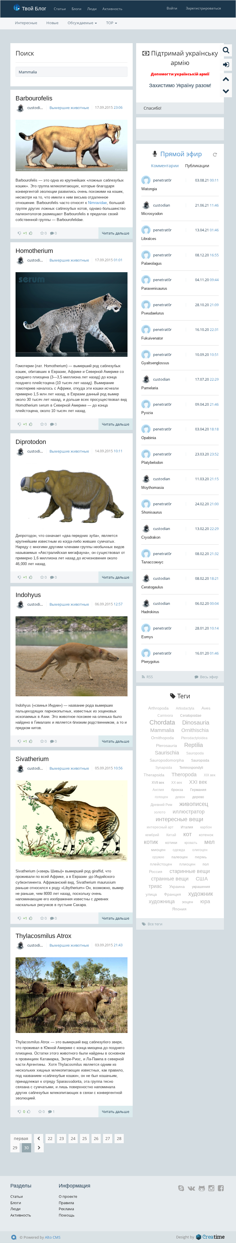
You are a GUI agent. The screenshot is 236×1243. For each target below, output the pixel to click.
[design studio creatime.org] (210, 1237)
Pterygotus (150, 661)
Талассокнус (152, 562)
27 (107, 1138)
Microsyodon (152, 213)
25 (84, 1138)
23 (61, 1138)
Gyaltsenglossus (155, 363)
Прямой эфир (181, 153)
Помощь (67, 1215)
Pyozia (147, 413)
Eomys (147, 637)
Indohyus (28, 594)
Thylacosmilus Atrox (43, 935)
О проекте (68, 1196)
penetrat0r (162, 180)
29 (15, 1147)
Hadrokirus (150, 612)
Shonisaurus (151, 512)
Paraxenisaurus (154, 288)
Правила (66, 1202)
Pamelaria (149, 388)
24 (73, 1138)
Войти (172, 8)
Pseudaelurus (152, 313)
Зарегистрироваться (203, 8)
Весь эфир (209, 676)
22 (50, 1138)
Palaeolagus (151, 263)
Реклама (66, 1208)
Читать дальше (115, 233)
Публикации (197, 165)
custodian (35, 107)
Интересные (26, 22)
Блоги (76, 8)
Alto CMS (52, 1237)
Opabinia (148, 438)
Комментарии (165, 165)
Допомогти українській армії (180, 74)
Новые (52, 22)
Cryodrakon (150, 537)
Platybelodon (152, 462)
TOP (110, 22)
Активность (112, 8)
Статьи (60, 8)
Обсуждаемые (81, 22)
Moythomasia (152, 487)
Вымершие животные (69, 107)
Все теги (155, 923)
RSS (149, 676)
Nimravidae (97, 203)
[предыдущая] (38, 1138)
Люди (92, 8)
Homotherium (34, 250)
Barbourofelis (34, 98)
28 (119, 1138)
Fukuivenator (152, 338)
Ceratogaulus (152, 587)
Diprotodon (31, 441)
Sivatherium (32, 758)
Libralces (148, 239)
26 (96, 1138)
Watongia (149, 189)
